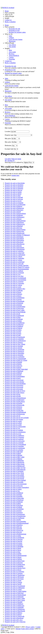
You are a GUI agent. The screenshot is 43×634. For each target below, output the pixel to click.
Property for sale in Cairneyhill (14, 253)
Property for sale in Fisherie (13, 328)
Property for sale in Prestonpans (15, 514)
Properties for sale (14, 29)
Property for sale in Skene (13, 550)
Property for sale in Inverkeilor (14, 382)
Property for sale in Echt (12, 314)
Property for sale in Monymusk (14, 464)
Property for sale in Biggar (13, 219)
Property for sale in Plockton (14, 505)
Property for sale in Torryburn (14, 579)
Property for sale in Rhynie (13, 527)
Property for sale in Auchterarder (15, 204)
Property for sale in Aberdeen (14, 185)
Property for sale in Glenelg (13, 348)
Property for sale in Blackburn (14, 222)
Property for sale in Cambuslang (15, 255)
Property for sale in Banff (13, 212)
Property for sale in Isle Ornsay (14, 392)
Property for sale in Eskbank (14, 319)
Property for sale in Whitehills (14, 607)
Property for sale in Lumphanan (15, 448)
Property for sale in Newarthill (14, 475)
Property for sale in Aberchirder (15, 183)
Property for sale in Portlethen (14, 509)
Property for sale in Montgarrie (14, 462)
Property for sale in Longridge (14, 446)
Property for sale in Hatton (13, 364)
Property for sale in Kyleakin (14, 419)
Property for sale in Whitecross (14, 605)
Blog (10, 50)
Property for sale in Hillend (13, 373)
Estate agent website (27, 629)
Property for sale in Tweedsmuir (15, 586)
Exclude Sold (9, 149)
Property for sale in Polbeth (13, 507)
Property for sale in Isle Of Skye (15, 391)
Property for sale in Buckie (13, 246)
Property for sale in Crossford (14, 281)
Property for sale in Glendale (14, 346)
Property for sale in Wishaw (13, 613)
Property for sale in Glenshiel (14, 355)
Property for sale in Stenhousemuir (16, 555)
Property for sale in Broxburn (14, 242)
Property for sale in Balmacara (14, 208)
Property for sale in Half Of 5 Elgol (16, 360)
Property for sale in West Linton (15, 600)
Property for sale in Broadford (14, 238)
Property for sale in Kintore (13, 409)
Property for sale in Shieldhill (14, 546)
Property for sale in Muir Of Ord (15, 468)
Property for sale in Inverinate (14, 380)
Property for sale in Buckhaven (14, 244)
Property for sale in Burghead (14, 618)
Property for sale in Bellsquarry (14, 217)
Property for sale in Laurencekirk (15, 426)
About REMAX (14, 55)
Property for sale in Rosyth (13, 532)
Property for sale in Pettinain (14, 502)
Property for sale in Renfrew (14, 525)
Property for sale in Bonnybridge (15, 229)
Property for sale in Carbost (13, 256)
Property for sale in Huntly (13, 374)
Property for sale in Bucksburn (14, 247)
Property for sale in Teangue (14, 573)
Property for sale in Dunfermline (15, 306)
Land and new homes (15, 39)
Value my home (16, 159)
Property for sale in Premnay (14, 512)
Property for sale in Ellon (13, 317)
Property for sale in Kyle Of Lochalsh (17, 417)
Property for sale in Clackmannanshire (17, 269)
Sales (10, 36)
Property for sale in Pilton (13, 503)
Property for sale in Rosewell (14, 530)
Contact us (8, 20)
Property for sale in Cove (13, 274)
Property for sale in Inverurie (14, 389)
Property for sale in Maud (13, 453)
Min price (8, 138)
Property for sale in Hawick (13, 366)
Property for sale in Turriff (13, 584)
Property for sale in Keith (13, 396)
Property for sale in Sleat (12, 552)
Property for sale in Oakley (13, 489)
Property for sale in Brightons (14, 237)
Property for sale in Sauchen (14, 539)
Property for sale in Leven (13, 434)
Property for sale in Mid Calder (14, 457)
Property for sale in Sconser (13, 543)
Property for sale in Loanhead (14, 439)
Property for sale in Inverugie (14, 387)
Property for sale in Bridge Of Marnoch (17, 235)
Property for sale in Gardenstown (15, 340)
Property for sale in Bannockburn (15, 213)
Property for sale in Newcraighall (15, 480)
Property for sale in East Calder (14, 310)
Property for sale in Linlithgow (14, 435)
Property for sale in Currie (13, 287)
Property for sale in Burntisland (14, 249)
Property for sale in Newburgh (14, 478)
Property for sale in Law (12, 428)
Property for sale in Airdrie (13, 192)
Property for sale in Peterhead (14, 500)
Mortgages (12, 41)
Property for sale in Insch (13, 378)
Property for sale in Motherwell (14, 466)
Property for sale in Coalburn (14, 271)
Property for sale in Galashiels (14, 339)
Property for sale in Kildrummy (14, 400)
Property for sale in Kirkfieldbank (15, 412)
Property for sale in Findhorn (14, 326)
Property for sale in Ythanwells (14, 616)
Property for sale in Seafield (13, 545)
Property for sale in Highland (14, 371)
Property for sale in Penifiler (13, 496)
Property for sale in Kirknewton (15, 414)
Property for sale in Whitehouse (15, 609)
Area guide (12, 52)
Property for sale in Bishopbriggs (15, 221)
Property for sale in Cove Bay (14, 276)
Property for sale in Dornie (13, 299)
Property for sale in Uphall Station (15, 591)
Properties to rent (14, 30)
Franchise (12, 59)
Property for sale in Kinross (13, 407)
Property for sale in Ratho (13, 520)
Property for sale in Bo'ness (13, 228)
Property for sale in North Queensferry (17, 487)
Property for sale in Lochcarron (14, 441)
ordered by (19, 162)
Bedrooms (8, 145)
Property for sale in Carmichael (14, 262)
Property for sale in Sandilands (14, 537)
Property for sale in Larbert (13, 423)
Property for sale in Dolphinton (14, 297)
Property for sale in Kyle (12, 416)
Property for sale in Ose (12, 491)
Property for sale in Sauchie (13, 541)
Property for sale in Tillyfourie (14, 577)
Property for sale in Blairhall (14, 226)
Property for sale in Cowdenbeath (15, 278)
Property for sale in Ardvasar (14, 199)
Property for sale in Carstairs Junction (16, 265)
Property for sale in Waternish (14, 596)
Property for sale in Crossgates (14, 283)
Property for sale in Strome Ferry (15, 568)
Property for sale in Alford (13, 194)
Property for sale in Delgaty (13, 294)
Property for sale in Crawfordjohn (15, 280)
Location (7, 131)
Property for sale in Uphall (13, 589)
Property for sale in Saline (13, 536)
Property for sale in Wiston (13, 614)
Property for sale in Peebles (13, 494)
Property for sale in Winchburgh (15, 611)
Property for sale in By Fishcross (15, 622)
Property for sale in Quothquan (14, 518)
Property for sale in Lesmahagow (15, 432)
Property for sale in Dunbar (13, 305)
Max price (8, 142)
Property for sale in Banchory (14, 210)
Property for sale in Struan (13, 570)
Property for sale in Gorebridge (14, 357)
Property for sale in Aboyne (13, 190)
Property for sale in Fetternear (14, 324)
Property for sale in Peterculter (14, 498)
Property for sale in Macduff (14, 451)
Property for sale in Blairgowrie (15, 224)
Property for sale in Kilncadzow (15, 401)
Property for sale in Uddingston (15, 588)
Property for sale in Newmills (14, 482)
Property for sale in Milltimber (14, 460)
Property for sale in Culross (13, 285)
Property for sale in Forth (13, 335)
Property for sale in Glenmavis (14, 351)
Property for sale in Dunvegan (14, 308)
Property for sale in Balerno (13, 206)
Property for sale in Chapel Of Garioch (17, 267)
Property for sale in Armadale (14, 203)
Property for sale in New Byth (14, 473)
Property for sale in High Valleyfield (16, 369)
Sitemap (18, 629)
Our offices (12, 45)
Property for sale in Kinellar (13, 403)
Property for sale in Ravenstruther (15, 521)
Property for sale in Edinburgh (14, 315)
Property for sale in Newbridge (14, 477)
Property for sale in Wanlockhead (15, 595)
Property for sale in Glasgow (14, 342)
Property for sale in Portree (13, 511)
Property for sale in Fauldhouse (14, 323)
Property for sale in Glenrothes (14, 353)
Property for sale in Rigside (13, 528)
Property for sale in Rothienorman (15, 534)
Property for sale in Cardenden (14, 258)
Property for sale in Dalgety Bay (15, 289)
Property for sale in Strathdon (14, 566)
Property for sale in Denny (13, 296)
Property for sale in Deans (13, 292)
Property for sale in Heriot (13, 367)
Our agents (12, 46)
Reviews (11, 54)
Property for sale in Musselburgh (15, 469)
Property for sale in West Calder (15, 598)
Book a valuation (10, 22)
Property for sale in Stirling (13, 559)
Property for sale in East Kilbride (15, 312)
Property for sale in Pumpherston (15, 516)
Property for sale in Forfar (13, 332)
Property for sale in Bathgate (14, 215)
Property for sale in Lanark (13, 421)
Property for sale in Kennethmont (15, 398)
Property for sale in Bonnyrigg (14, 231)
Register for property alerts (17, 32)
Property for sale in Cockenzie (14, 272)
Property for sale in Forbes (13, 330)
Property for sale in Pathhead (14, 493)
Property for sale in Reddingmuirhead (16, 523)
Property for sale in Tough (13, 580)
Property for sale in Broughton (14, 240)
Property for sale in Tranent (13, 582)
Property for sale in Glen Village (15, 344)
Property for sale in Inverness (14, 385)
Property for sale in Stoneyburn (14, 561)
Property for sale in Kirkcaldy (14, 410)
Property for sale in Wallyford (14, 593)
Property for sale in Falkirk (13, 321)
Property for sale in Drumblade (14, 301)
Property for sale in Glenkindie (14, 349)
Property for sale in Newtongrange (16, 484)
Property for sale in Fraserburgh (15, 337)
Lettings (11, 37)
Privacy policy (30, 627)
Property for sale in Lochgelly (14, 443)
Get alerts (8, 159)
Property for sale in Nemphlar (14, 471)
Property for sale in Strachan (14, 562)
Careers (11, 57)
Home (7, 11)
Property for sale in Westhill (13, 602)
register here (15, 175)
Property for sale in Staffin (13, 554)
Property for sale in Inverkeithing (15, 383)
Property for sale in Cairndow (14, 251)
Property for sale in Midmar (13, 459)
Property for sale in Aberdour (14, 186)
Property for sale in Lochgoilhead (15, 444)
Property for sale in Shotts (13, 548)
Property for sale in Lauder (13, 425)
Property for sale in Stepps (13, 557)
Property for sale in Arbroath (14, 197)
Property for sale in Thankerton (14, 575)
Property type (9, 135)
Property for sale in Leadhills (14, 430)
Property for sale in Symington (14, 571)
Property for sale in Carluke (13, 260)
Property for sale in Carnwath (14, 263)
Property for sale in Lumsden (14, 450)
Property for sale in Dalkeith (14, 290)
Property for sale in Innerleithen (15, 376)
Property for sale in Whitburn (14, 604)
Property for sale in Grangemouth (15, 358)
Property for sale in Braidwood (14, 233)
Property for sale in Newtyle (14, 485)
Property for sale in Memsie (13, 455)
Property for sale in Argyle (13, 201)
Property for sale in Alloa (13, 195)
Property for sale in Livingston (14, 437)
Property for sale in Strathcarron (15, 564)
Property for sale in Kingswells (14, 405)
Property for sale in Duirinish (14, 303)
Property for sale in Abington (14, 188)
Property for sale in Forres (13, 333)
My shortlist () (9, 160)
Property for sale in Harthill (13, 362)
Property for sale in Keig (12, 394)
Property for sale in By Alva (13, 620)
